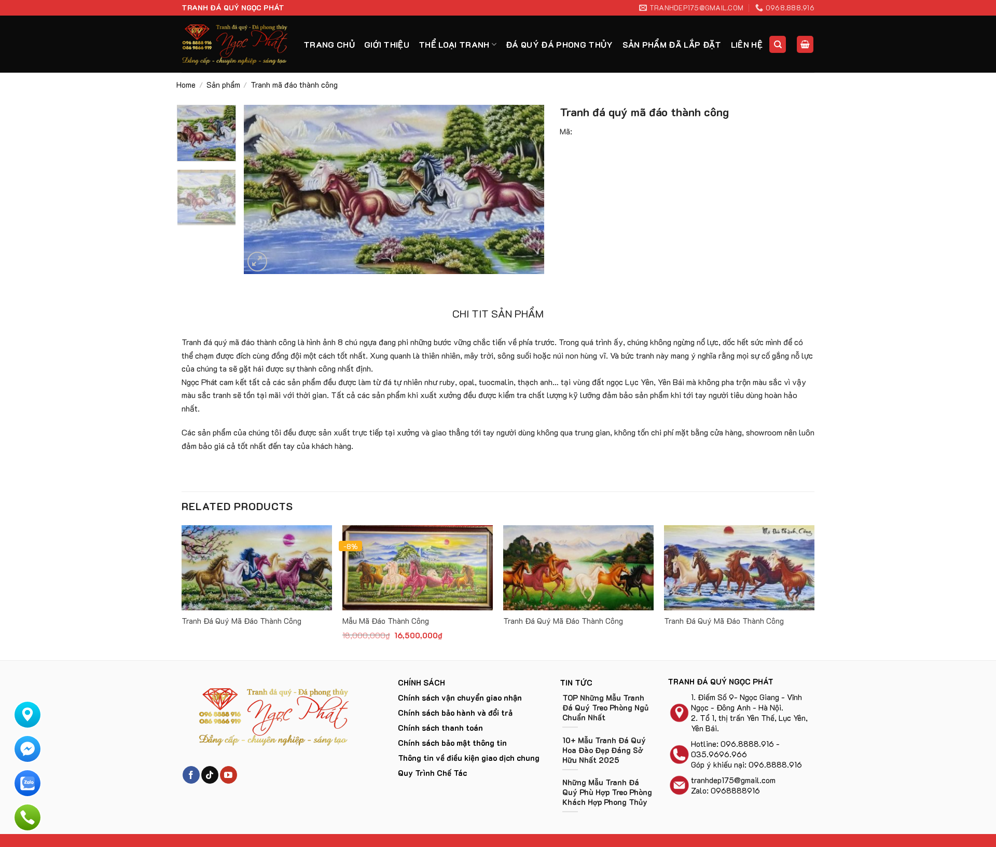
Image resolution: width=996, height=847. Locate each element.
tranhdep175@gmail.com (733, 780)
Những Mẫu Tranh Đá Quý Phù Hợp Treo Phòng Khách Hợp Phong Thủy (607, 792)
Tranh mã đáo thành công (294, 84)
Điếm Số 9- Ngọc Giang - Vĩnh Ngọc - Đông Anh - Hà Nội (746, 702)
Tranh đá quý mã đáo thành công (241, 621)
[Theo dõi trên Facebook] (191, 775)
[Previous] (262, 189)
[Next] (525, 189)
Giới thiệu (386, 44)
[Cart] (805, 44)
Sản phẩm (223, 84)
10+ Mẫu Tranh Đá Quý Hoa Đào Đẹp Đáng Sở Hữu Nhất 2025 (604, 750)
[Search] (777, 44)
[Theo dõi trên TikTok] (209, 775)
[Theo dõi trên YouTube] (228, 775)
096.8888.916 (747, 744)
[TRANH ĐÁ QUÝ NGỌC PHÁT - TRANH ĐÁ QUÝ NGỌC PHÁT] (235, 44)
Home (186, 84)
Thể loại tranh (454, 44)
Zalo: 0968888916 (725, 790)
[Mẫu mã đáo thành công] (417, 567)
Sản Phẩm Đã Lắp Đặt (672, 44)
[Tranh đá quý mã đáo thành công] (257, 567)
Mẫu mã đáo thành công (385, 621)
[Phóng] (257, 262)
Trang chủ (329, 44)
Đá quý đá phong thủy (559, 44)
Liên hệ (747, 44)
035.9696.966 (719, 754)
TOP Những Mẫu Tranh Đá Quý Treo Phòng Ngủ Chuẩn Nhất (605, 707)
